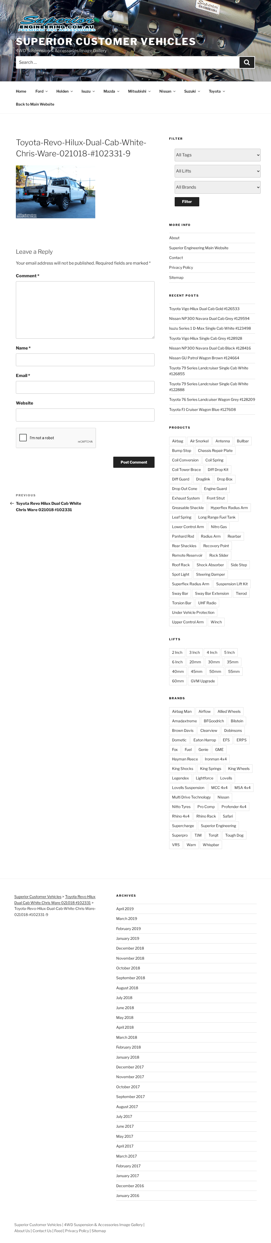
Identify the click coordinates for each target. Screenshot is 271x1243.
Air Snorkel (199, 441)
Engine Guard (215, 488)
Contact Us (42, 1230)
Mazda (109, 91)
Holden (62, 91)
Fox (175, 749)
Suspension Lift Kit (232, 584)
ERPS (242, 740)
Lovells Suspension (188, 787)
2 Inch (177, 652)
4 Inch (212, 652)
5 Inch (229, 652)
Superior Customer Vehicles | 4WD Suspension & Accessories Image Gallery (78, 1224)
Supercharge (183, 825)
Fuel (188, 749)
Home (21, 91)
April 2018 (125, 1027)
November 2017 (130, 1076)
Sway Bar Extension (212, 593)
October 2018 (128, 968)
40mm (178, 671)
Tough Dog (234, 835)
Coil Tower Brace (186, 469)
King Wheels (239, 768)
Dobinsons (233, 730)
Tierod (241, 593)
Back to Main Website (35, 104)
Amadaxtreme (184, 721)
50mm (215, 671)
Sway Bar (180, 593)
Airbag (177, 441)
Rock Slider (218, 555)
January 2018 (127, 1057)
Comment (27, 275)
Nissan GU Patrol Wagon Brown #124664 (204, 358)
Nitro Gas (219, 526)
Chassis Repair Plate (215, 450)
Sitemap (176, 277)
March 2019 (126, 918)
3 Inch (194, 652)
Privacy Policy (181, 267)
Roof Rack (181, 564)
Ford (39, 91)
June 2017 (125, 1126)
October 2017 (128, 1087)
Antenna (222, 441)
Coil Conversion (185, 460)
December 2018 (130, 948)
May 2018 (124, 1017)
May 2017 (124, 1136)
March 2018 (126, 1037)
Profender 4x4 (234, 806)
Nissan (165, 91)
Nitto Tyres (181, 806)
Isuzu (86, 91)
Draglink (203, 479)
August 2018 (127, 988)
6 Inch (177, 662)
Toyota (215, 91)
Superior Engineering (218, 825)
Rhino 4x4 (180, 816)
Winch (216, 622)
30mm (214, 662)
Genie (203, 749)
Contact (176, 257)
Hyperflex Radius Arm (229, 507)
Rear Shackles (184, 545)
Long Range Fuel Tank (217, 517)
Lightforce (204, 778)
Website (24, 403)
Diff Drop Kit (218, 469)
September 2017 (130, 1096)
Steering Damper (210, 574)
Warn (191, 844)
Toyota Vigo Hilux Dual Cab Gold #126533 (204, 308)
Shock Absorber (210, 564)
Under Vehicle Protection (193, 612)
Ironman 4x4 (216, 759)
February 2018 (128, 1047)
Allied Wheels (229, 711)
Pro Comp (206, 806)
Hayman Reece (185, 759)
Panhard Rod (183, 536)
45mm (196, 671)
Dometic (179, 740)
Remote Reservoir (187, 555)
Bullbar (243, 441)
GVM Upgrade (203, 681)
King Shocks (182, 768)
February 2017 (128, 1166)
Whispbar (211, 844)
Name (23, 348)
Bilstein (237, 721)
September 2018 (130, 978)
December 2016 (130, 1185)
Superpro (180, 835)
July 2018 (124, 997)
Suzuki (190, 91)
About (174, 237)
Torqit (213, 835)
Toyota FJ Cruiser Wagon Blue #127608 (202, 409)
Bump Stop (181, 450)
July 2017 (124, 1116)
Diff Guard (180, 479)
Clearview (208, 730)
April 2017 (124, 1146)
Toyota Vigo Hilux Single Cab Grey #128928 (205, 338)
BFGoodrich (214, 721)
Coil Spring (214, 460)
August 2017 (127, 1106)
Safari (228, 816)
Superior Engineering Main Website (198, 248)
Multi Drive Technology (191, 797)
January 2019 (127, 938)
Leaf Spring (181, 517)
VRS (176, 844)
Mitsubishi (137, 91)
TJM (198, 835)
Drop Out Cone (184, 488)
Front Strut (216, 498)
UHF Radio (207, 603)
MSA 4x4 (242, 787)
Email (23, 375)
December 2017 (130, 1067)
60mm (178, 681)
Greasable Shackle (188, 507)
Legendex (180, 778)
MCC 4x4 (219, 787)
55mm (234, 671)
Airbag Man (182, 711)
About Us (22, 1230)
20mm (195, 662)
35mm (232, 662)
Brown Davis (182, 730)
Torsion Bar (181, 603)
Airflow (204, 711)
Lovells (226, 778)
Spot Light (180, 574)
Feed (58, 1230)
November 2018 (130, 958)
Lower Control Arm (188, 526)
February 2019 (128, 928)
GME (219, 749)
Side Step (239, 564)
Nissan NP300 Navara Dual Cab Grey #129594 (209, 318)
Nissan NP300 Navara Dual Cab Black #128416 (210, 348)
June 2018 (125, 1007)
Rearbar (234, 536)
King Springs (210, 768)
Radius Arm (211, 536)
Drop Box (225, 479)
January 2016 (127, 1195)
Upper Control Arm (188, 622)
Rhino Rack (206, 816)
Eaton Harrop (204, 740)
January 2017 (127, 1175)
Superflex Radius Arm (190, 584)
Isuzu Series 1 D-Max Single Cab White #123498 (210, 328)
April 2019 (125, 908)
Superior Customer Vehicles (106, 41)
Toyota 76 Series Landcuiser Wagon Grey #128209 (212, 399)
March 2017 (126, 1156)
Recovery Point (216, 545)
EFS (226, 740)
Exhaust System (186, 498)
